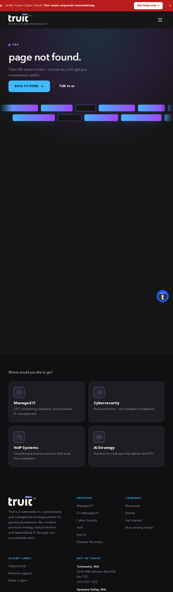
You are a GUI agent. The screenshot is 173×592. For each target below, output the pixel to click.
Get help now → (148, 5)
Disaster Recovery (90, 542)
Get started (133, 520)
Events (130, 513)
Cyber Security (87, 520)
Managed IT (85, 506)
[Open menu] (160, 19)
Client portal (17, 566)
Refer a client (17, 580)
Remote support (20, 573)
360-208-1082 (87, 582)
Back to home (26, 86)
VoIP (80, 527)
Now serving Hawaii (139, 527)
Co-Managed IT (88, 513)
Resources (132, 506)
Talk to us (66, 86)
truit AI (81, 535)
